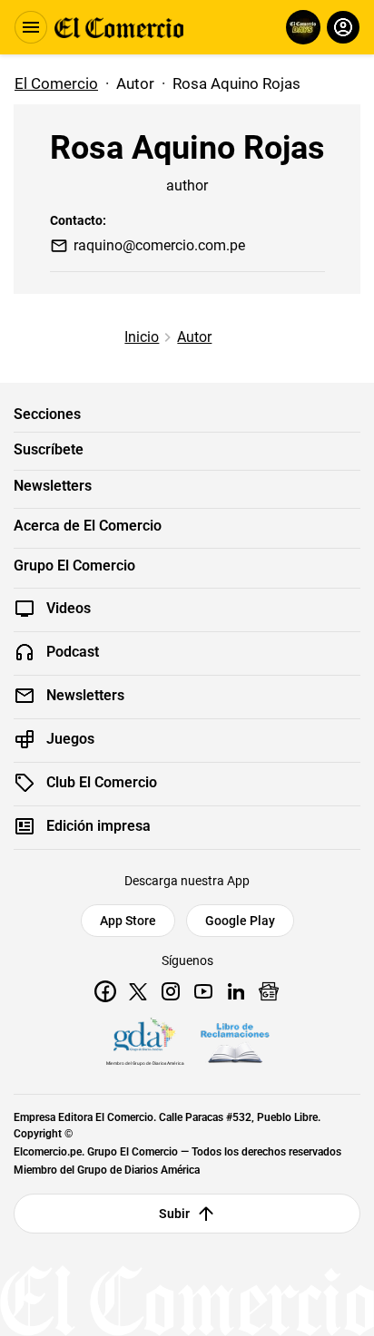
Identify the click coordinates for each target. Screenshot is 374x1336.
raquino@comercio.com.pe (159, 245)
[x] (138, 991)
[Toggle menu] (31, 27)
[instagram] (171, 991)
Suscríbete (49, 450)
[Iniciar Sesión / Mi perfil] (343, 27)
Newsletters (53, 486)
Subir (175, 1213)
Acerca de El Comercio (88, 526)
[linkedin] (236, 991)
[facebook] (105, 991)
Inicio (141, 337)
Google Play (240, 920)
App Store (128, 920)
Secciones (47, 414)
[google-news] (269, 991)
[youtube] (203, 991)
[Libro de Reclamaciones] (235, 1043)
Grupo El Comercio (74, 566)
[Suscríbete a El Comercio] (300, 27)
